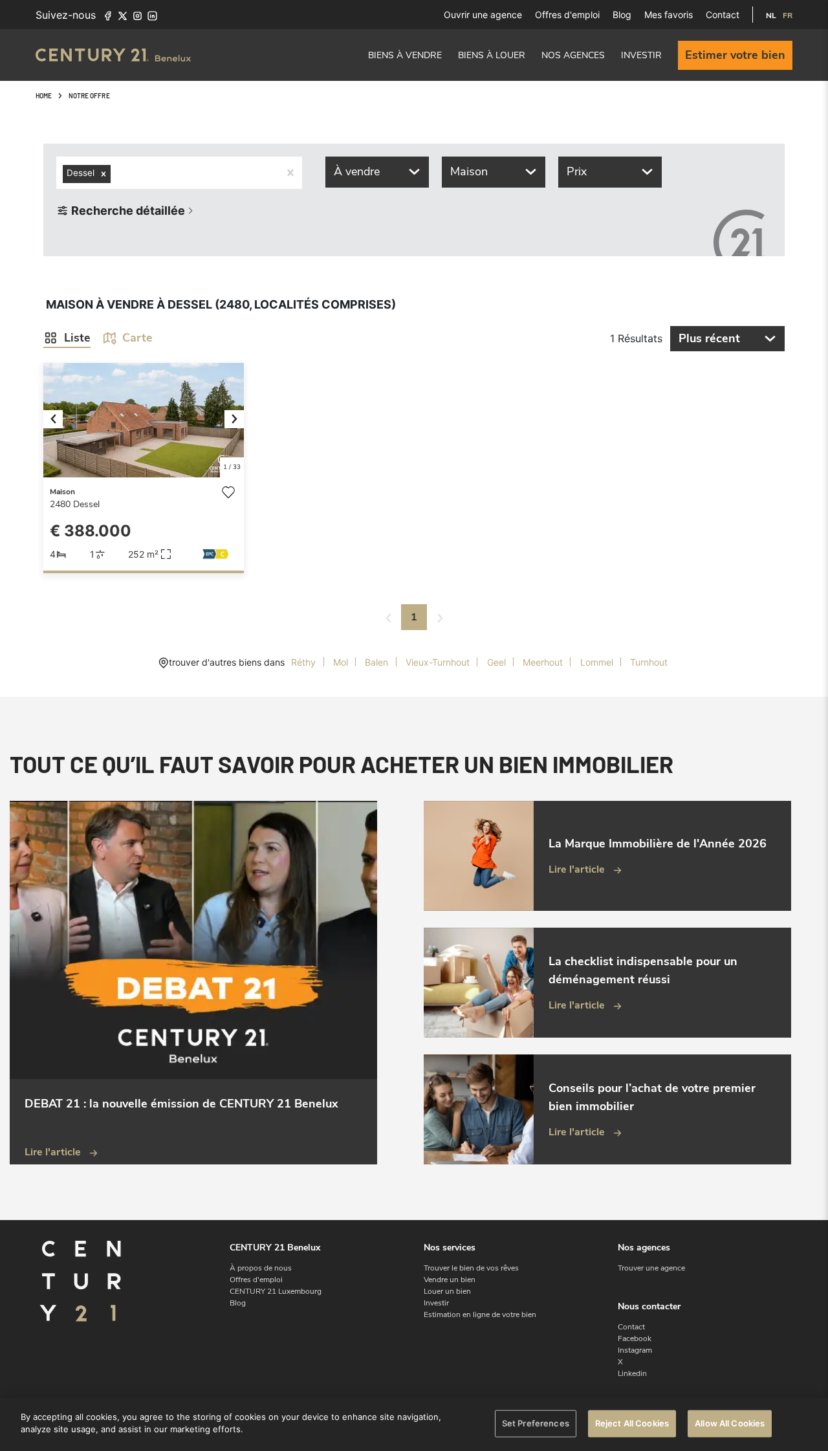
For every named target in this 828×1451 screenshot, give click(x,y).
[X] (122, 14)
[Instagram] (137, 14)
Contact (722, 14)
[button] (58, 420)
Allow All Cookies (730, 1423)
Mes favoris (668, 14)
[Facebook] (107, 14)
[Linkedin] (152, 14)
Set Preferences (535, 1423)
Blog (622, 14)
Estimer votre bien (735, 55)
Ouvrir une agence (483, 14)
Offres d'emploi (567, 14)
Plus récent (709, 338)
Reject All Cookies (632, 1423)
